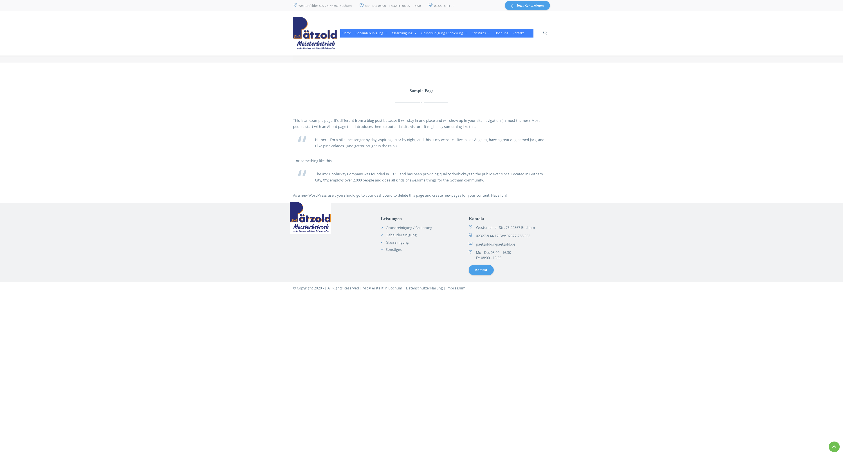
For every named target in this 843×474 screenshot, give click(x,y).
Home (346, 33)
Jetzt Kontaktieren (530, 5)
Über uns (501, 33)
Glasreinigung (402, 33)
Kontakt (518, 33)
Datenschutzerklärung (424, 288)
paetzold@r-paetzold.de (495, 244)
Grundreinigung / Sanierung (442, 33)
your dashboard (379, 195)
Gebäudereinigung (369, 33)
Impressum (456, 288)
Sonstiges (479, 33)
